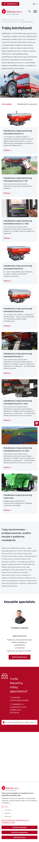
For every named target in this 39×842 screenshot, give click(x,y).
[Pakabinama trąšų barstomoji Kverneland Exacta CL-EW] (19, 165)
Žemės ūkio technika (17, 20)
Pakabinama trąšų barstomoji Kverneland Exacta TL (18, 355)
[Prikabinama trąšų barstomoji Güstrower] (19, 482)
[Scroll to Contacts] (36, 423)
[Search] (29, 11)
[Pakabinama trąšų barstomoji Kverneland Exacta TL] (19, 341)
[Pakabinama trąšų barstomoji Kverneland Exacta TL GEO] (19, 388)
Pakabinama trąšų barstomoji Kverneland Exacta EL (18, 267)
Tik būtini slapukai (19, 827)
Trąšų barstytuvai (27, 22)
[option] (19, 634)
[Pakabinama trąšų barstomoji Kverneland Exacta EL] (19, 253)
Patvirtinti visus (19, 837)
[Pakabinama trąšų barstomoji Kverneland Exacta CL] (19, 118)
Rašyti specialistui (19, 657)
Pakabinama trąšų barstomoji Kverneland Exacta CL (18, 132)
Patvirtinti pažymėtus (19, 832)
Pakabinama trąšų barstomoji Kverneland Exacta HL (18, 310)
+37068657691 (19, 648)
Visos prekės (7, 104)
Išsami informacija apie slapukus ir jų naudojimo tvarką (15, 821)
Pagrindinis (5, 20)
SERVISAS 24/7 (12, 4)
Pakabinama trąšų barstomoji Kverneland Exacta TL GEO (18, 402)
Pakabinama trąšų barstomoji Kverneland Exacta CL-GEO (18, 222)
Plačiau (7, 150)
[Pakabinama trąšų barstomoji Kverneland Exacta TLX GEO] (19, 435)
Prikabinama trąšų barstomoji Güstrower (18, 496)
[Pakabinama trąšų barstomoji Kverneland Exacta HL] (19, 296)
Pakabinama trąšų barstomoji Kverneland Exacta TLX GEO (18, 449)
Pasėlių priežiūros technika (11, 22)
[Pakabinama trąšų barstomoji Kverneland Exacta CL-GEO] (19, 208)
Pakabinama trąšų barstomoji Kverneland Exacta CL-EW (18, 179)
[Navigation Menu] (35, 11)
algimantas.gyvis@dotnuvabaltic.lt (20, 651)
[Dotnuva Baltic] (12, 11)
